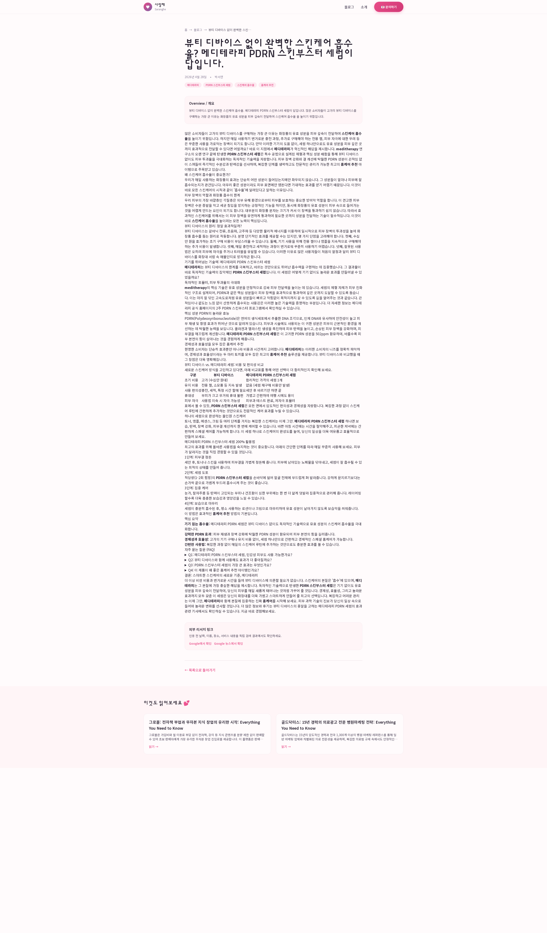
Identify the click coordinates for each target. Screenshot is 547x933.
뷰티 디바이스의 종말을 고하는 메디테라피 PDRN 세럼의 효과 (317, 606)
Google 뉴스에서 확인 (228, 643)
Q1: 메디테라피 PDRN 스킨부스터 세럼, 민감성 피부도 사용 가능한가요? (240, 554)
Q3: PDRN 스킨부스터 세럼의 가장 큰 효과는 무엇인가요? (229, 564)
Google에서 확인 (200, 643)
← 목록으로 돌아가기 (200, 670)
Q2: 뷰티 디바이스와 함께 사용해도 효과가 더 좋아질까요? (230, 559)
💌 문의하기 (389, 7)
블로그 (349, 6)
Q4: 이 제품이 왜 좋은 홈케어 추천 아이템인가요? (223, 570)
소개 (364, 6)
